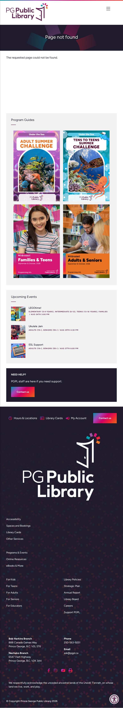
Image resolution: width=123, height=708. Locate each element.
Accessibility (13, 519)
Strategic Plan (72, 586)
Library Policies (72, 579)
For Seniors (12, 599)
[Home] (27, 12)
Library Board (71, 599)
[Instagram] (55, 670)
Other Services (14, 538)
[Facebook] (49, 670)
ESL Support (36, 344)
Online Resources (16, 559)
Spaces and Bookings (18, 525)
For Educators (14, 605)
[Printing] (70, 670)
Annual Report (72, 592)
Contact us (23, 391)
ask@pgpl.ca (71, 653)
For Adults (12, 592)
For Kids (10, 579)
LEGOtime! (35, 307)
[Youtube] (63, 670)
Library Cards (13, 532)
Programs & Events (16, 552)
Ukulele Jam (36, 326)
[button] (114, 699)
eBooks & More (14, 565)
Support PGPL (72, 612)
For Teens (11, 586)
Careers (68, 605)
